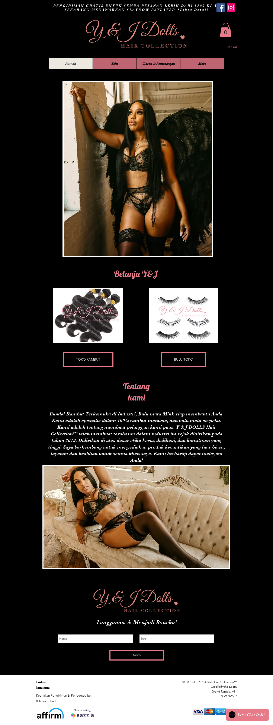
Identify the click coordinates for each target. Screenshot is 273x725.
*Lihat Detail (193, 10)
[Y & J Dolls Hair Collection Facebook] (220, 7)
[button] (226, 30)
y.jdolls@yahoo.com (224, 686)
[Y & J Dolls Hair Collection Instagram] (231, 7)
